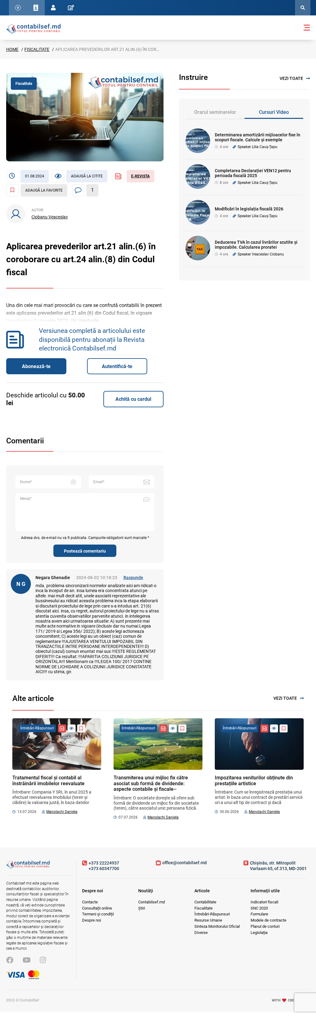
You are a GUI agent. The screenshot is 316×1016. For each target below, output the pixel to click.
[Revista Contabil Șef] (62, 728)
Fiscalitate (36, 49)
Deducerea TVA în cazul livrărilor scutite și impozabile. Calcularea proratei (256, 245)
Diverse (201, 932)
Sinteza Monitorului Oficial (217, 926)
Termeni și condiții (98, 914)
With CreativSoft (291, 1000)
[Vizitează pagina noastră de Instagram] (43, 960)
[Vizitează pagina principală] (33, 28)
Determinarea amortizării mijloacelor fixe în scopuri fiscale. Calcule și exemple (257, 137)
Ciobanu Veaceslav (49, 216)
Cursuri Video (274, 112)
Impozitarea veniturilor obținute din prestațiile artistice (254, 780)
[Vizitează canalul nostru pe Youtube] (27, 960)
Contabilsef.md (151, 902)
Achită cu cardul (133, 399)
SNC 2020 (259, 908)
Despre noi (91, 920)
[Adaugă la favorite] (81, 728)
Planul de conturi (265, 926)
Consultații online (97, 908)
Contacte (90, 902)
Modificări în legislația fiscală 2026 (249, 208)
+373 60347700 (104, 868)
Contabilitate (205, 902)
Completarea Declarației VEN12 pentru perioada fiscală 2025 (253, 173)
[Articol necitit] (72, 728)
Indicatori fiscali (264, 902)
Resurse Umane (208, 920)
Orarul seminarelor (215, 112)
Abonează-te (36, 366)
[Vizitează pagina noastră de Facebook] (9, 960)
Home (12, 49)
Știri (141, 908)
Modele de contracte (268, 920)
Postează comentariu (85, 551)
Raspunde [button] (133, 577)
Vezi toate (291, 78)
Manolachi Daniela (61, 812)
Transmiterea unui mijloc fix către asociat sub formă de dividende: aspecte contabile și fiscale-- (151, 783)
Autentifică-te (117, 366)
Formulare (259, 914)
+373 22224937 (104, 862)
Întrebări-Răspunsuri (212, 914)
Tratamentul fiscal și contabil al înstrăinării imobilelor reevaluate (48, 780)
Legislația (259, 932)
